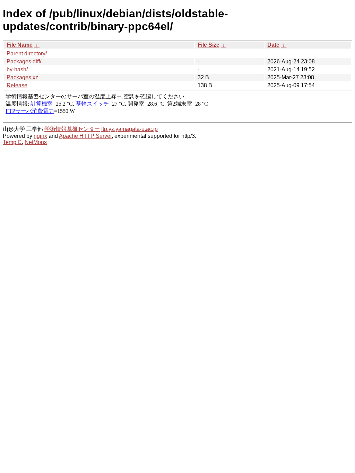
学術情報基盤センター (72, 129)
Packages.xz (22, 77)
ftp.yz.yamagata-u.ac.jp (129, 129)
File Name (20, 45)
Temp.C (12, 142)
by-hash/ (17, 69)
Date (273, 45)
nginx (40, 136)
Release (17, 85)
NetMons (36, 142)
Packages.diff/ (24, 61)
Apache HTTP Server (85, 136)
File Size (208, 45)
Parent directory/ (27, 53)
